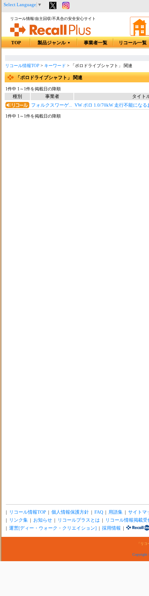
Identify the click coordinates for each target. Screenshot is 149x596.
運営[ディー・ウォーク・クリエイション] (53, 528)
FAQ (98, 512)
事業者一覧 (95, 42)
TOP (16, 42)
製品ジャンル (54, 42)
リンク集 (18, 520)
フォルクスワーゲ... (51, 105)
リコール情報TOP (22, 65)
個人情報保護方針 (70, 512)
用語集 (115, 512)
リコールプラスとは (79, 520)
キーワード (55, 65)
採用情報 (111, 528)
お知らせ (42, 520)
